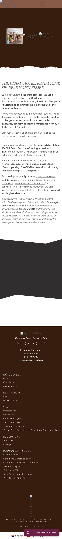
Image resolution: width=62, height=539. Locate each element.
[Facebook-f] (27, 343)
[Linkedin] (43, 343)
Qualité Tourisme (45, 176)
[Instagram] (35, 343)
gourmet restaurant (17, 145)
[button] (42, 4)
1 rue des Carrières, (31, 350)
